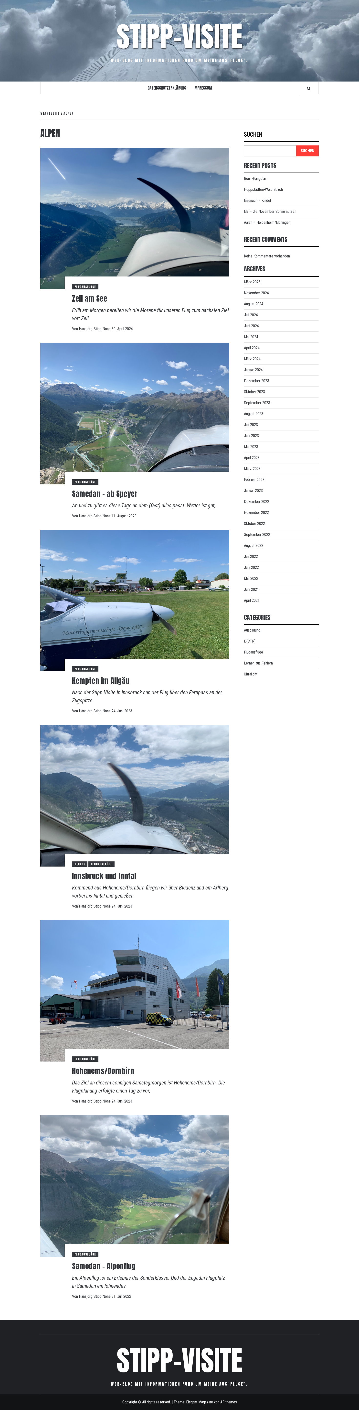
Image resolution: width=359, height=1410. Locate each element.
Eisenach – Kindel (257, 200)
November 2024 (256, 293)
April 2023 (252, 457)
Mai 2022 (251, 578)
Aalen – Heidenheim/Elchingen (267, 222)
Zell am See (89, 298)
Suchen (253, 134)
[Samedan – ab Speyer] (134, 413)
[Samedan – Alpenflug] (134, 1185)
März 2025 (252, 282)
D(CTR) (79, 864)
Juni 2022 (251, 567)
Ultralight (250, 674)
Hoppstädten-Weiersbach (263, 189)
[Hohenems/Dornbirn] (134, 990)
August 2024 (253, 304)
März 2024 (252, 359)
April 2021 (252, 600)
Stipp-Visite (180, 36)
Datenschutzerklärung (167, 88)
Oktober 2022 (254, 523)
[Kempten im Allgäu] (134, 600)
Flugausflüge (85, 287)
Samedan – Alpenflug (104, 1266)
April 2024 (252, 348)
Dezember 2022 (256, 501)
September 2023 (257, 402)
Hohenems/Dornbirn (103, 1070)
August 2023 (253, 413)
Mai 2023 (251, 446)
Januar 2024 (253, 370)
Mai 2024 (251, 337)
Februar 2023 (254, 479)
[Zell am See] (134, 218)
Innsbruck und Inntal (104, 875)
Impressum (202, 88)
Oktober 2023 (254, 391)
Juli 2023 (251, 424)
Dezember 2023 (256, 380)
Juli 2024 (251, 315)
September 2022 (257, 534)
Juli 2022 (251, 556)
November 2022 (256, 512)
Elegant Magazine (199, 1402)
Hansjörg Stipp (91, 329)
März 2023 (252, 468)
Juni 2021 (251, 589)
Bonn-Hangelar (255, 178)
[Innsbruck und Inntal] (134, 795)
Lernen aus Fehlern (258, 663)
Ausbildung (252, 630)
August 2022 (253, 545)
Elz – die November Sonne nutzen (270, 211)
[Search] (309, 88)
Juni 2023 (251, 435)
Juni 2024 (251, 326)
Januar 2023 (253, 490)
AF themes (228, 1402)
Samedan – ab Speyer (104, 493)
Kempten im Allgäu (100, 680)
